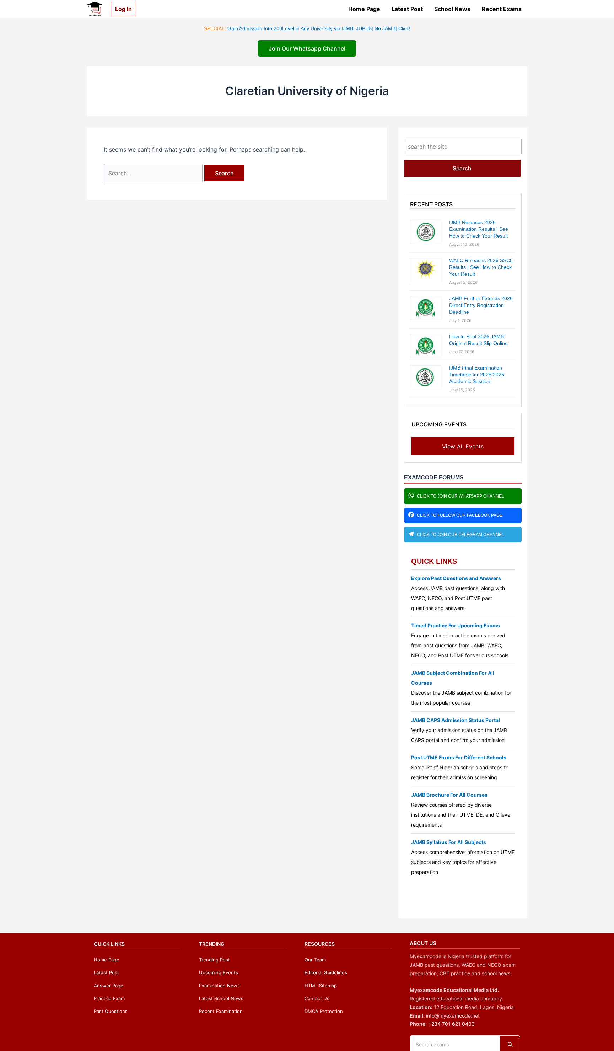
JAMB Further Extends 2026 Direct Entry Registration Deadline (481, 305)
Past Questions (111, 1011)
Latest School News (221, 998)
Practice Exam (109, 998)
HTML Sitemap (321, 985)
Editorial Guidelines (326, 972)
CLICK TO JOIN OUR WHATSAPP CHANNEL (460, 496)
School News (452, 8)
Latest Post (407, 8)
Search (462, 168)
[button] (120, 9)
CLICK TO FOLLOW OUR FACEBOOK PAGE (459, 515)
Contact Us (317, 998)
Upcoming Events (218, 972)
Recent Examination (221, 1011)
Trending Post (214, 959)
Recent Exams (502, 8)
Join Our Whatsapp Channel (307, 48)
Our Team (315, 959)
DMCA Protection (324, 1011)
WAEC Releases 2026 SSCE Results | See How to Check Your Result (481, 267)
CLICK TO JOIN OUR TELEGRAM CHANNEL (460, 534)
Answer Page (108, 985)
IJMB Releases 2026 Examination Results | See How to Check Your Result (478, 229)
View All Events (463, 446)
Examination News (219, 985)
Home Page (364, 8)
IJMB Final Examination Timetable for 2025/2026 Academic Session (476, 374)
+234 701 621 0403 (451, 1024)
